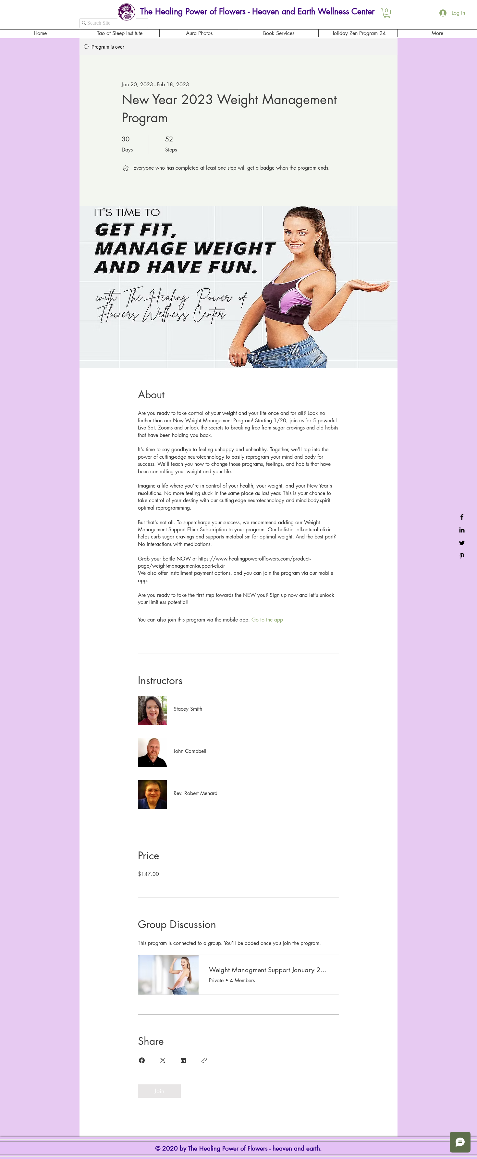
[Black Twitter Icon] (462, 543)
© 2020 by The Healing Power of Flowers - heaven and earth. (239, 1148)
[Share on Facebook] (142, 1060)
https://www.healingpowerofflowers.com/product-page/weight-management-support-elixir (224, 562)
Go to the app (267, 619)
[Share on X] (162, 1060)
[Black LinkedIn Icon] (462, 530)
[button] (387, 13)
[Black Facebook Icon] (462, 517)
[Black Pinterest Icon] (462, 556)
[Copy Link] (204, 1060)
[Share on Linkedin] (183, 1060)
